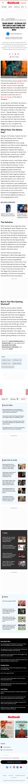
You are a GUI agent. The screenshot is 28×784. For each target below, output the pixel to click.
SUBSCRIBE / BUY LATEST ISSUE (14, 762)
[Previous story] (1, 392)
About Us (5, 775)
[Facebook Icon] (7, 767)
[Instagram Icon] (14, 767)
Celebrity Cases (6, 360)
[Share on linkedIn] (15, 54)
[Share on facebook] (9, 54)
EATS (22, 7)
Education (15, 347)
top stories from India (9, 345)
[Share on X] (12, 54)
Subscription (6, 747)
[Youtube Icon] (21, 767)
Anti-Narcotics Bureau (8, 367)
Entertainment (6, 347)
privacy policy (16, 758)
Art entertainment (10, 18)
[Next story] (27, 392)
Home (2, 18)
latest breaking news (16, 341)
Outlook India (6, 343)
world (10, 349)
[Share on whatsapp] (18, 54)
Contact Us (10, 775)
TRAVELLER (17, 7)
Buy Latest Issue (7, 750)
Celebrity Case (6, 363)
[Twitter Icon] (10, 767)
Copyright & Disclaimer (20, 775)
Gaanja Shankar (12, 85)
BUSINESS (4, 7)
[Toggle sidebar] (4, 3)
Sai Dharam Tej (17, 360)
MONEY (10, 7)
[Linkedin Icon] (17, 767)
